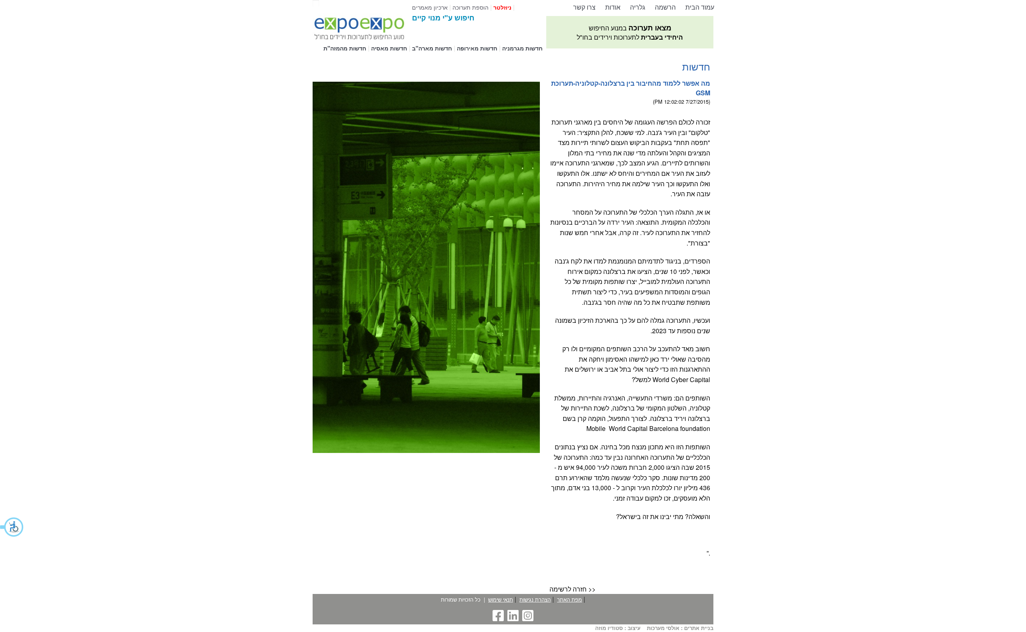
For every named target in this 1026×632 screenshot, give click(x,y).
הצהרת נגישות (535, 599)
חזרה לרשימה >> (572, 589)
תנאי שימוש (500, 599)
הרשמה (665, 7)
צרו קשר (584, 7)
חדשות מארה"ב (432, 48)
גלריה (637, 7)
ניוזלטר (502, 7)
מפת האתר (569, 599)
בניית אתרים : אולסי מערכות (680, 628)
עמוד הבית (699, 7)
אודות (612, 7)
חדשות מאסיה (389, 48)
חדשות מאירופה (477, 48)
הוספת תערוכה (470, 7)
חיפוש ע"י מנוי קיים (443, 17)
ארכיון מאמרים (430, 7)
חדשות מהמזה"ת (344, 48)
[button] (12, 527)
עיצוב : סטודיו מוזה (617, 628)
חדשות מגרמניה (522, 48)
